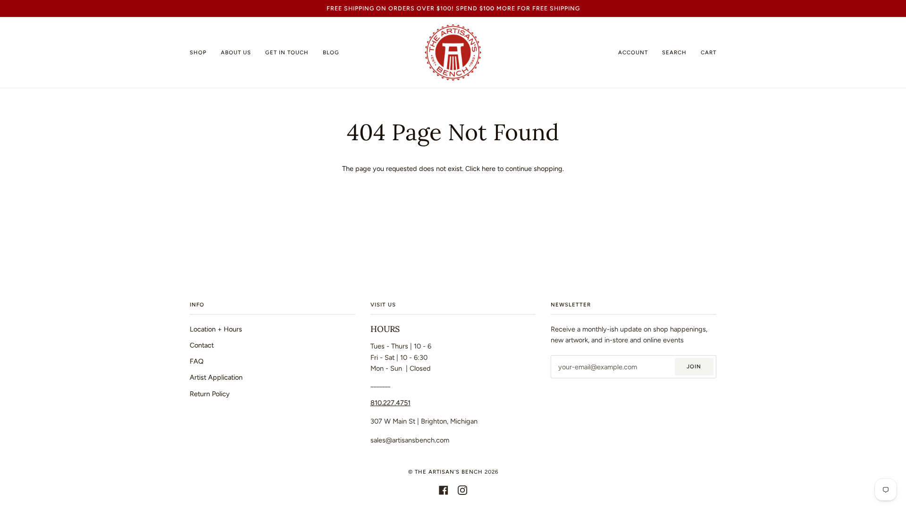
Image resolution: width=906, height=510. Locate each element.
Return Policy (210, 394)
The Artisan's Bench (449, 471)
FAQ (196, 361)
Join (694, 366)
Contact (202, 345)
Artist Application (216, 377)
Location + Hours (216, 329)
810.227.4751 (390, 403)
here (488, 168)
